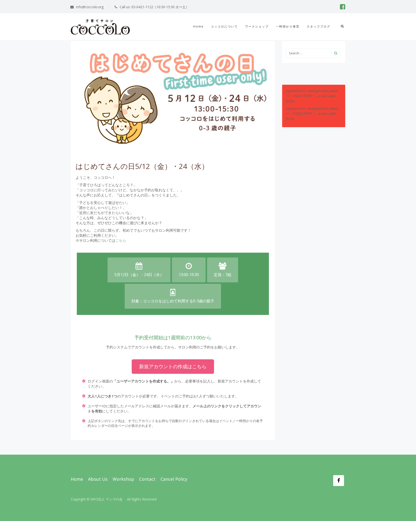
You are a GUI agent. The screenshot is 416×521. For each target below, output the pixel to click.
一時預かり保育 (287, 26)
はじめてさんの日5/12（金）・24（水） (142, 166)
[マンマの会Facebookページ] (338, 480)
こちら (120, 240)
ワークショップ (257, 26)
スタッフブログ (318, 26)
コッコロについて (224, 26)
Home (198, 26)
